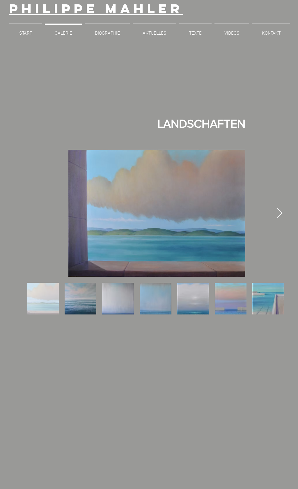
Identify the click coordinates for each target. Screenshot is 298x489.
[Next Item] (279, 213)
